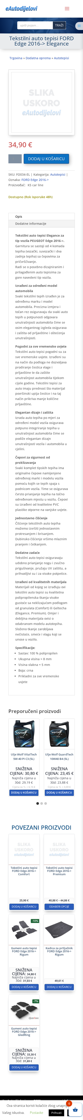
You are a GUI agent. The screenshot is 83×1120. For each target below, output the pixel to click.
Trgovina (16, 58)
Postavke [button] (36, 1112)
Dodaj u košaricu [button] (24, 792)
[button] (37, 803)
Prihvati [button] (56, 1113)
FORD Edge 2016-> (35, 180)
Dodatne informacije (30, 223)
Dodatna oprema (38, 58)
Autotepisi (61, 58)
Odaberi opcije (59, 906)
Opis (18, 216)
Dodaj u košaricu (46, 158)
